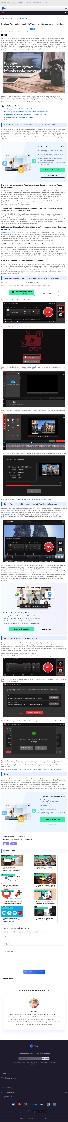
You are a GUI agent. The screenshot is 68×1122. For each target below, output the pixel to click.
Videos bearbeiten (21, 18)
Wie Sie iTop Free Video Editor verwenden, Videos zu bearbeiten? (26, 111)
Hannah (3, 31)
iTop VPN (4, 8)
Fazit (5, 120)
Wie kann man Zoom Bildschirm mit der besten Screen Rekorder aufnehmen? (36, 769)
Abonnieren (45, 1058)
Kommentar (8, 952)
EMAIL (6, 944)
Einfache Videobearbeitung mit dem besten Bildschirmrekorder (32, 499)
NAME (5, 937)
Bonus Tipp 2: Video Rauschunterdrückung (18, 117)
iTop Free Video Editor (8, 232)
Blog (11, 18)
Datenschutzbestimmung (14, 3)
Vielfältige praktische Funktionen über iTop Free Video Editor (25, 109)
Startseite (4, 18)
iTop (34, 1046)
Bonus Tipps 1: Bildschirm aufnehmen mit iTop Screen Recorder (25, 114)
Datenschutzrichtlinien (26, 1111)
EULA (21, 1112)
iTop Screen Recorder (3, 12)
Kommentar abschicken (34, 972)
